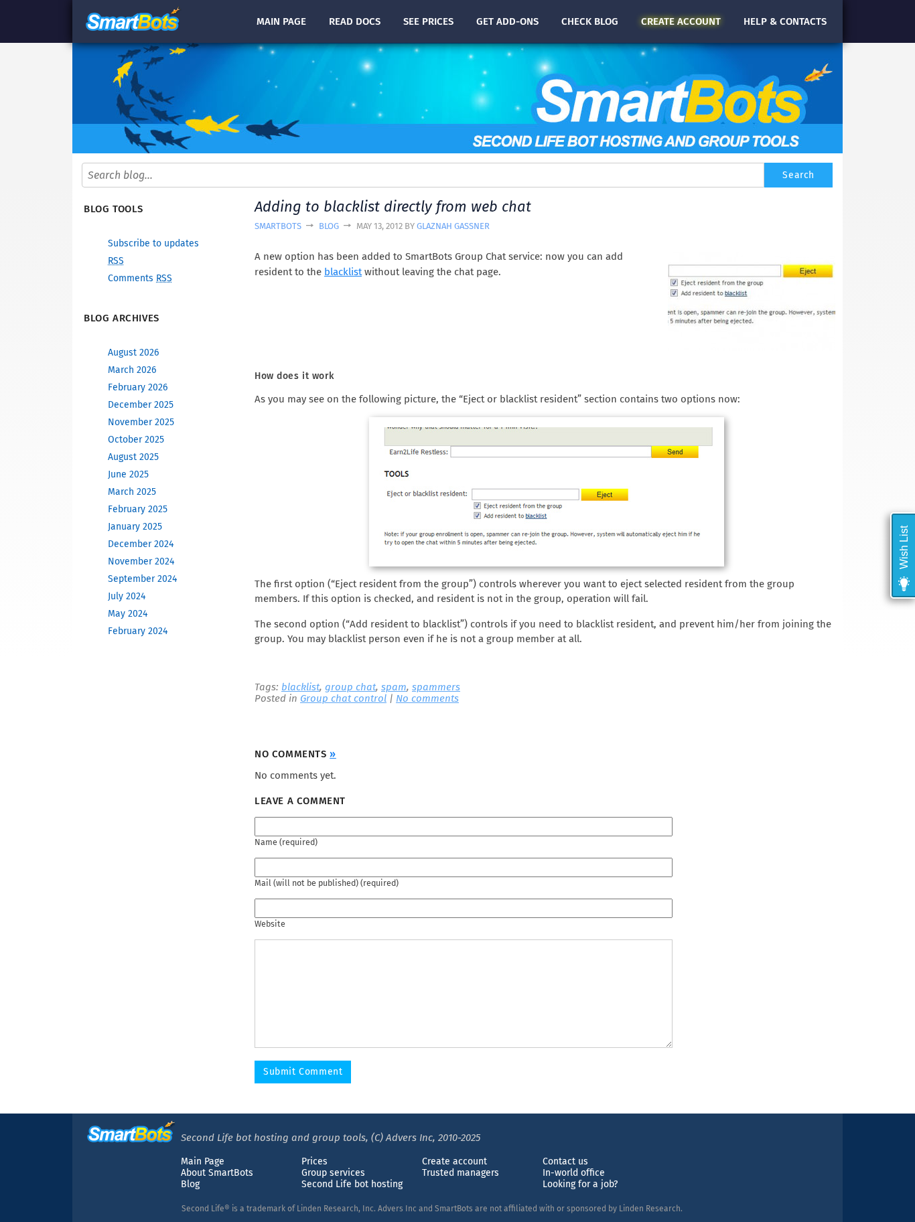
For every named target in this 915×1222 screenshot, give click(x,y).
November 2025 (141, 422)
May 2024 (127, 613)
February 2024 (137, 631)
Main (281, 21)
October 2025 (136, 439)
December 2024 (140, 544)
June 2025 (128, 474)
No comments (427, 698)
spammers (436, 687)
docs (354, 21)
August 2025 (133, 457)
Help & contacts (785, 21)
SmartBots (278, 226)
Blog (329, 226)
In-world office (574, 1172)
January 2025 (135, 526)
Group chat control (343, 698)
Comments (140, 278)
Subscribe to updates (153, 243)
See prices (428, 21)
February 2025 (137, 509)
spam (394, 687)
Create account (454, 1161)
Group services (333, 1172)
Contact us (565, 1161)
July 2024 (126, 596)
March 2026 (132, 370)
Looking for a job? (580, 1184)
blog (589, 21)
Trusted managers (460, 1172)
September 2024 (142, 579)
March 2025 (132, 492)
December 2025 (140, 404)
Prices (314, 1161)
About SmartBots (217, 1172)
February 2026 (137, 387)
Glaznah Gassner (453, 226)
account (681, 21)
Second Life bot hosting (352, 1184)
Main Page (202, 1161)
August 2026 (133, 352)
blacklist (343, 272)
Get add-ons (507, 21)
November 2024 (141, 561)
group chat (350, 687)
